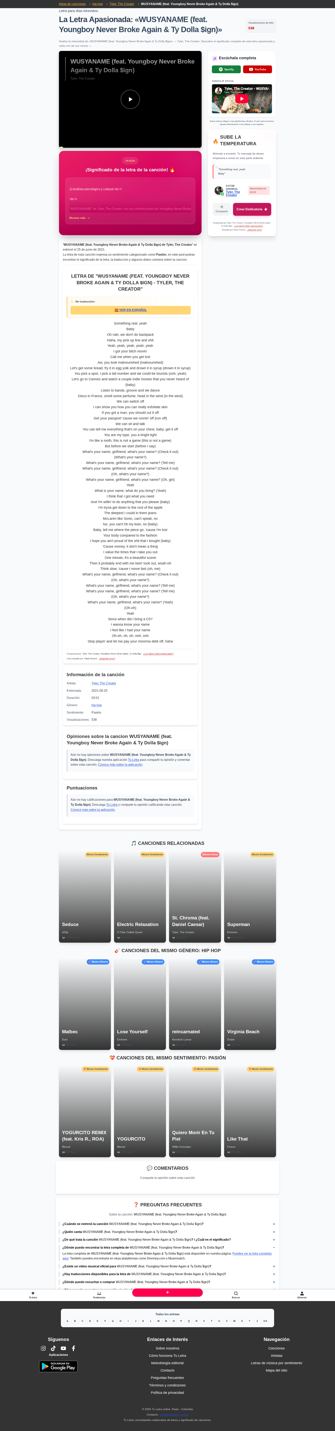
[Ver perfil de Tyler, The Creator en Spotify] (222, 194)
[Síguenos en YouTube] (63, 1348)
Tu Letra (133, 759)
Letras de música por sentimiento (276, 1363)
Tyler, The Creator (104, 683)
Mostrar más (77, 217)
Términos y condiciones (167, 1385)
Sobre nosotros (167, 1348)
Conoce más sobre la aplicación (120, 764)
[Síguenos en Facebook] (73, 1348)
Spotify (229, 69)
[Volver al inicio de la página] (167, 1292)
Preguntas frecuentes (167, 1378)
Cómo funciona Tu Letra (167, 1356)
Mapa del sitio (276, 1370)
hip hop (97, 705)
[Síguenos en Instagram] (43, 1348)
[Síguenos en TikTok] (53, 1348)
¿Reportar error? (107, 658)
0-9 (265, 1321)
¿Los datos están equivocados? (158, 654)
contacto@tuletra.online (173, 1414)
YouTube (260, 69)
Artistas (276, 1356)
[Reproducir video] (130, 99)
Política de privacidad (167, 1393)
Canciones (276, 1348)
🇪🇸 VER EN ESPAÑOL (131, 310)
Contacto (167, 1370)
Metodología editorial (167, 1363)
